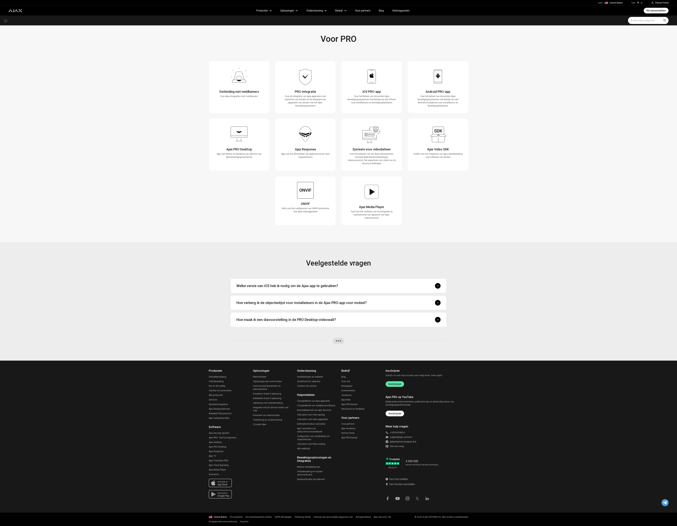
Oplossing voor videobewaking (268, 403)
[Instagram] (407, 498)
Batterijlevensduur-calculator (311, 424)
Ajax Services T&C (382, 517)
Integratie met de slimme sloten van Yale (270, 409)
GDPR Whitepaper (283, 517)
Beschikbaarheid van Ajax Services (314, 410)
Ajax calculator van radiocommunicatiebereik (309, 430)
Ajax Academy (348, 428)
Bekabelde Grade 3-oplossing (267, 398)
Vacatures (346, 395)
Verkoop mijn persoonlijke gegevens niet (333, 517)
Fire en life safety (217, 386)
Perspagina (346, 386)
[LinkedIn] (427, 498)
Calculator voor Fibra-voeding (311, 444)
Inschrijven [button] (394, 413)
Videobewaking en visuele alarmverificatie (309, 473)
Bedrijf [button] (339, 10)
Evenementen (348, 390)
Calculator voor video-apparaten (312, 419)
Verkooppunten (401, 10)
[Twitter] (417, 498)
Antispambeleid (363, 517)
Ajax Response (216, 451)
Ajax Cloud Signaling (219, 465)
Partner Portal (348, 433)
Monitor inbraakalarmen (308, 467)
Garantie (244, 521)
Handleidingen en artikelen (310, 377)
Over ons (345, 381)
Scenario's (214, 474)
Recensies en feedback (352, 409)
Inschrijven (394, 384)
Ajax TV (212, 456)
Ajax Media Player (217, 470)
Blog (381, 10)
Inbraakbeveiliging (217, 377)
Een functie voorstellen (402, 484)
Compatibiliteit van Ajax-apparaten (313, 401)
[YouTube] (397, 498)
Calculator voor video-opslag (311, 414)
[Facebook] (388, 498)
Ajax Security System (219, 433)
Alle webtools (303, 448)
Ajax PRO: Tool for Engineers (222, 437)
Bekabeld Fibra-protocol (220, 413)
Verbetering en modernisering (267, 420)
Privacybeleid (236, 517)
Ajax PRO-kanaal (349, 404)
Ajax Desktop (215, 442)
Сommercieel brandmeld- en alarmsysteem (267, 387)
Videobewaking (216, 381)
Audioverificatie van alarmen (311, 479)
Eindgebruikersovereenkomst (223, 521)
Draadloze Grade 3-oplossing (267, 394)
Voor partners (362, 10)
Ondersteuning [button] (314, 10)
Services (213, 400)
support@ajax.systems (401, 437)
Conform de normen (307, 386)
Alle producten (216, 395)
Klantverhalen (259, 377)
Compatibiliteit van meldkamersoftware (316, 405)
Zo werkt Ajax (259, 424)
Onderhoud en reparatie (308, 381)
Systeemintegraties (218, 404)
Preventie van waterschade (266, 415)
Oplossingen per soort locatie (267, 381)
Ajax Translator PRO (218, 460)
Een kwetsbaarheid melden (258, 517)
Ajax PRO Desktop (217, 447)
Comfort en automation (220, 390)
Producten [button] (262, 10)
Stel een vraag (397, 446)
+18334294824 (397, 432)
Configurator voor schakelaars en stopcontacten (313, 438)
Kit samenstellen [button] (656, 10)
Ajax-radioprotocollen (219, 418)
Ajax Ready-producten (219, 409)
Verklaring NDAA (302, 517)
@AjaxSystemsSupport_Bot (403, 441)
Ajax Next (345, 400)
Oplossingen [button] (287, 10)
